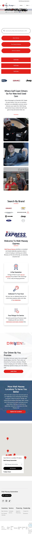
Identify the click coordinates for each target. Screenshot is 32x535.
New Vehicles (4, 511)
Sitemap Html (19, 528)
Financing (19, 508)
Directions (25, 513)
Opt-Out (27, 528)
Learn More (13, 371)
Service (11, 508)
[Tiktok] (9, 501)
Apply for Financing (18, 512)
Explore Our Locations (16, 412)
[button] (7, 439)
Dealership (26, 508)
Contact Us (7, 495)
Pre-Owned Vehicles (4, 514)
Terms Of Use (12, 528)
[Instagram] (6, 501)
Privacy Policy (8, 528)
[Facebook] (3, 501)
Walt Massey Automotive (3, 528)
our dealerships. (17, 300)
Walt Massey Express (10, 249)
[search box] (16, 30)
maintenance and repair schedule (14, 322)
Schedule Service (11, 512)
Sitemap (15, 528)
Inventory (4, 508)
